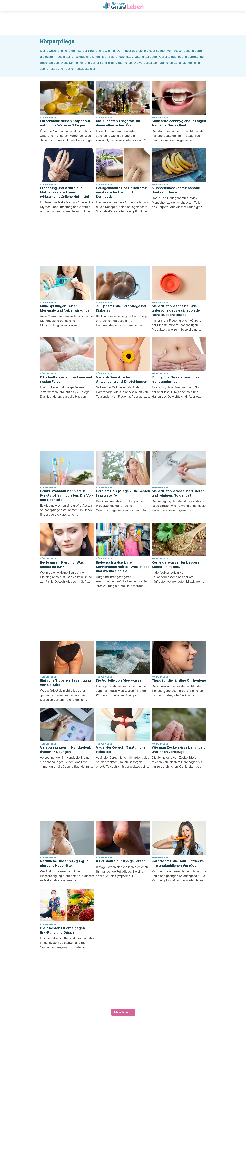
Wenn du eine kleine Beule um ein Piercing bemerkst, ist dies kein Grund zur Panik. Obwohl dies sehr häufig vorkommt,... (66, 577)
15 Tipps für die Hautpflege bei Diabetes (121, 308)
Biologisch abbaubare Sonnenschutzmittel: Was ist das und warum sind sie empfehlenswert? (122, 566)
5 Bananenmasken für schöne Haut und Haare (176, 190)
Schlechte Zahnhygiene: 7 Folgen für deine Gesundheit (179, 123)
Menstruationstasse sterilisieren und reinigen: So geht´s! (178, 493)
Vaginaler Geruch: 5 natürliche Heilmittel (120, 749)
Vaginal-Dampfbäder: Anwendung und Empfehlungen (121, 379)
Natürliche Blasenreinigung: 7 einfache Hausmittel (64, 863)
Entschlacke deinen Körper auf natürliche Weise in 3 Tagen (65, 123)
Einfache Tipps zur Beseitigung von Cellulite (65, 682)
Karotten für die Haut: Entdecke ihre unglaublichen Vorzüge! (178, 863)
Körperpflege (48, 117)
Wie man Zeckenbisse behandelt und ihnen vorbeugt (178, 749)
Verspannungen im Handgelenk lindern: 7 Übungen (65, 749)
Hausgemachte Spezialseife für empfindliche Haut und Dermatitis (121, 192)
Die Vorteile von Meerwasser (119, 680)
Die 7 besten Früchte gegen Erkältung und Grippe (62, 930)
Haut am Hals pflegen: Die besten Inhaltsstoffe (123, 493)
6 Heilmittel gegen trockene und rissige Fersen (66, 379)
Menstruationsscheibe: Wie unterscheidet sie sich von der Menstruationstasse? (176, 310)
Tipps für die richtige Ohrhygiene (179, 680)
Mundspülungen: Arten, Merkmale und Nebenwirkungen (66, 308)
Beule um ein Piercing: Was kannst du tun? (62, 564)
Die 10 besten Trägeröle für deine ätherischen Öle (118, 123)
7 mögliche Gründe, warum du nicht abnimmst (176, 379)
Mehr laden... (123, 1012)
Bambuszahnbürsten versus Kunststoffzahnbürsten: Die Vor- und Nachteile (66, 495)
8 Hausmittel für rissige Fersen (120, 861)
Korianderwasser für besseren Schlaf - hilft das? (176, 564)
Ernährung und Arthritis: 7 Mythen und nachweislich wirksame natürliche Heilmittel (64, 192)
